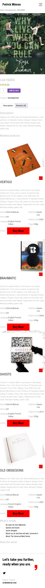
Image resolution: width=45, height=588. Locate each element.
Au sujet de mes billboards (16, 525)
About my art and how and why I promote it (22, 533)
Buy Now (18, 231)
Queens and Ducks (13, 528)
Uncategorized (11, 10)
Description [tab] (8, 105)
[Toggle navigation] (40, 4)
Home (2, 10)
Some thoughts (11, 530)
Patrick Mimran (12, 4)
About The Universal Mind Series (18, 536)
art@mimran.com (9, 583)
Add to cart (14, 90)
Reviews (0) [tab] (21, 105)
